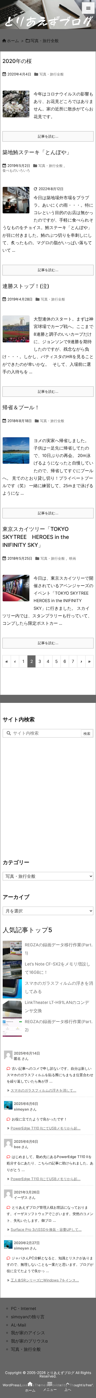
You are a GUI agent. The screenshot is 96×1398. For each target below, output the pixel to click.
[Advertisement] (48, 797)
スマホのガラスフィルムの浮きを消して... (43, 1090)
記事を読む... (48, 136)
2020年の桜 (17, 61)
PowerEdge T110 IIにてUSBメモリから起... (46, 1128)
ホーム (13, 40)
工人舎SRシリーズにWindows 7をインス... (45, 1280)
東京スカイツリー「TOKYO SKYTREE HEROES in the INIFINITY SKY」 (35, 537)
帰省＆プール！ (21, 407)
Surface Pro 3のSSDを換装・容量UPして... (46, 1229)
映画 (72, 558)
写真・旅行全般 (51, 74)
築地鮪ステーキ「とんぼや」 (37, 152)
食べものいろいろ (16, 170)
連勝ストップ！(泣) (25, 286)
